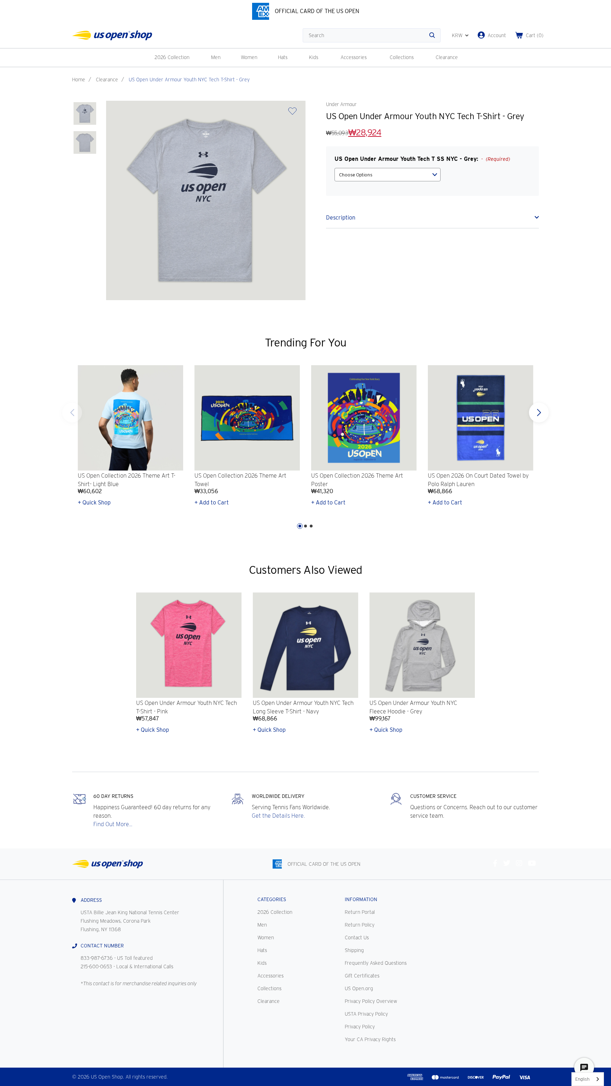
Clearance (447, 57)
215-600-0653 (96, 966)
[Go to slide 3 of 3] (72, 412)
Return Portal (360, 912)
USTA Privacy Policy (366, 1014)
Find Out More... (112, 824)
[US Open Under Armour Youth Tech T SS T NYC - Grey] (85, 113)
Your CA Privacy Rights (370, 1039)
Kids (313, 57)
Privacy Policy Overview (371, 1001)
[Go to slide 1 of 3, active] (299, 526)
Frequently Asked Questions (376, 963)
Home (78, 79)
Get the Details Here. (278, 815)
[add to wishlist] (292, 113)
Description (340, 217)
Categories (271, 899)
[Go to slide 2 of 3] (305, 526)
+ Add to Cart (211, 502)
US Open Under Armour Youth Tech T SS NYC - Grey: (422, 159)
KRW (457, 35)
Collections (402, 57)
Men (216, 57)
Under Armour (341, 104)
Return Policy (359, 925)
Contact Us (357, 937)
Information (361, 899)
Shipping (354, 950)
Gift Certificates (362, 976)
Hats (282, 57)
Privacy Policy (360, 1026)
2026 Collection (172, 57)
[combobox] (587, 1079)
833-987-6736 (97, 958)
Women (249, 57)
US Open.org (359, 988)
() (534, 35)
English (582, 1079)
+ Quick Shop (94, 502)
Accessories (354, 57)
